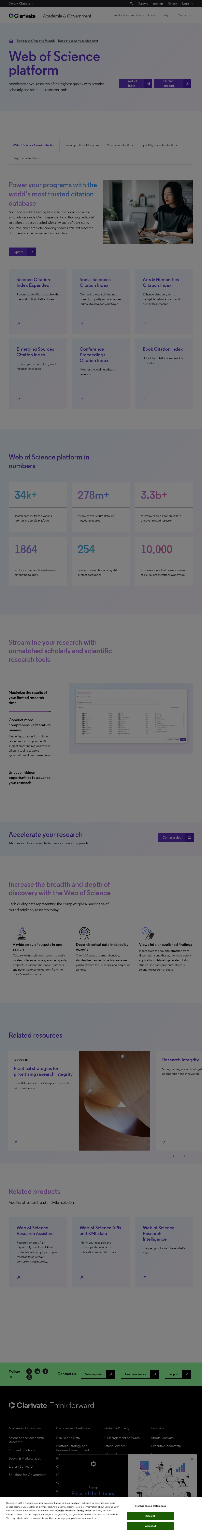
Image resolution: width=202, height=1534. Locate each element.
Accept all (150, 1525)
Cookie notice (64, 1510)
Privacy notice (84, 1510)
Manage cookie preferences (150, 1505)
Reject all (150, 1515)
